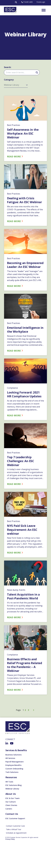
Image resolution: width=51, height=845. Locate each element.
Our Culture (10, 802)
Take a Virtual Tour (13, 829)
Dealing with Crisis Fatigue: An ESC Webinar (24, 200)
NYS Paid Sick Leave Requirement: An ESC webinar (22, 529)
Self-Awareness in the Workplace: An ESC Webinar (22, 133)
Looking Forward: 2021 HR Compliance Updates (24, 394)
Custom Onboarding (14, 768)
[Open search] (16, 2)
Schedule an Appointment (16, 833)
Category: (9, 79)
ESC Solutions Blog (13, 785)
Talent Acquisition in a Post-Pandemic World (23, 596)
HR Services (10, 758)
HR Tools (9, 782)
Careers (8, 809)
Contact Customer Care (15, 826)
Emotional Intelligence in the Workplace (25, 329)
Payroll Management (14, 761)
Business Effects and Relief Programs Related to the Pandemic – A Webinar (24, 665)
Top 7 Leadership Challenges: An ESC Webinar (20, 461)
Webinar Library (12, 788)
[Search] (37, 72)
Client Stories (11, 805)
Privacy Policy (10, 839)
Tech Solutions (11, 772)
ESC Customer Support (15, 818)
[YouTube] (11, 743)
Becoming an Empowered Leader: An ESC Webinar (25, 265)
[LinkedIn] (6, 743)
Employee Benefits (13, 765)
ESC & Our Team (12, 798)
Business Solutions (13, 755)
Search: (7, 67)
